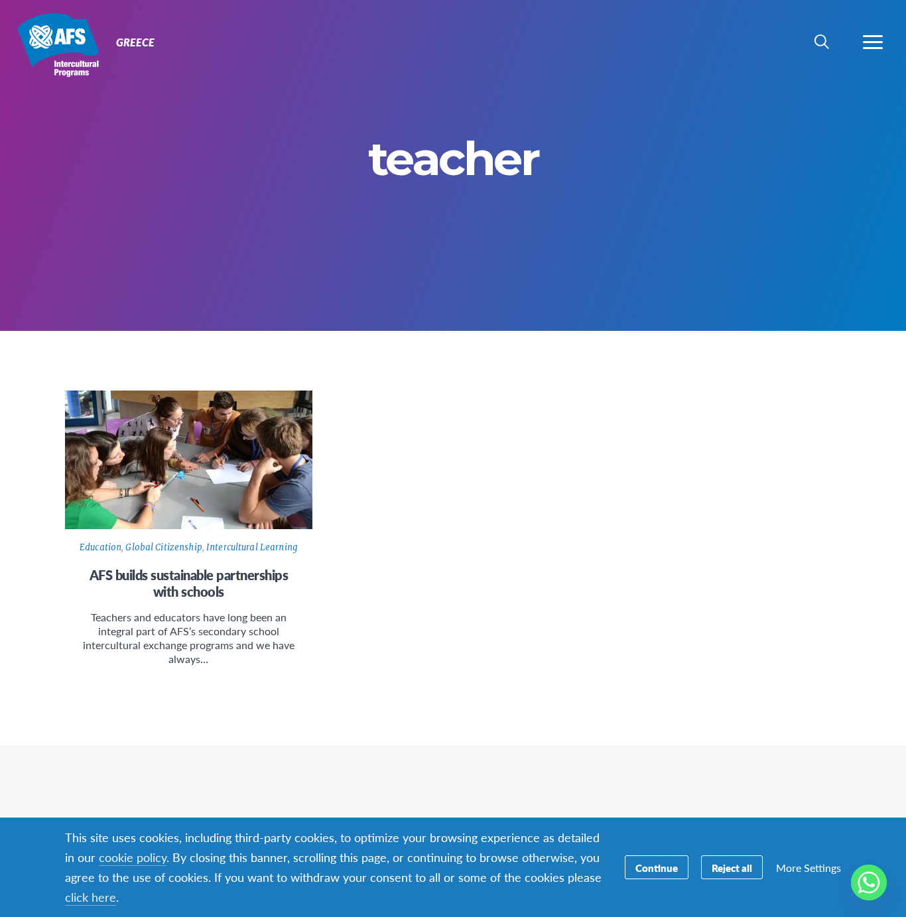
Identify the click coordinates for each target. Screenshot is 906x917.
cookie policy (132, 857)
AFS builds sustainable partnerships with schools (189, 583)
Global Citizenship (163, 547)
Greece (58, 45)
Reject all (732, 868)
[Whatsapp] (869, 882)
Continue (656, 868)
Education (100, 547)
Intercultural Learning (252, 547)
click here (90, 896)
